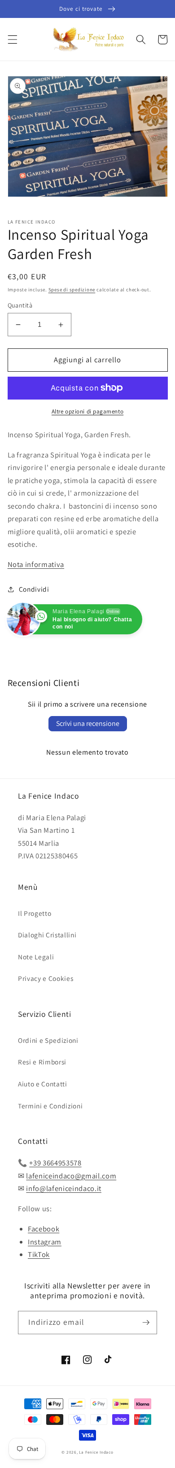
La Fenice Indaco (96, 1452)
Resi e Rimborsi (42, 1061)
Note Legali (36, 956)
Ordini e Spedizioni (48, 1040)
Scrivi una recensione (87, 723)
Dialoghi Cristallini (47, 934)
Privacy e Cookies (45, 978)
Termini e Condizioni (50, 1105)
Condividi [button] (34, 589)
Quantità (20, 305)
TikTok (39, 1254)
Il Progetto (34, 913)
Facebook (43, 1229)
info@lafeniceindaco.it (63, 1188)
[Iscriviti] (146, 1322)
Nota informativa (36, 564)
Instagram (44, 1242)
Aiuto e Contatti (42, 1083)
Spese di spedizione (72, 289)
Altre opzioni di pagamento (87, 411)
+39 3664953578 (55, 1163)
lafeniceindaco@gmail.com (71, 1176)
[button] (12, 39)
